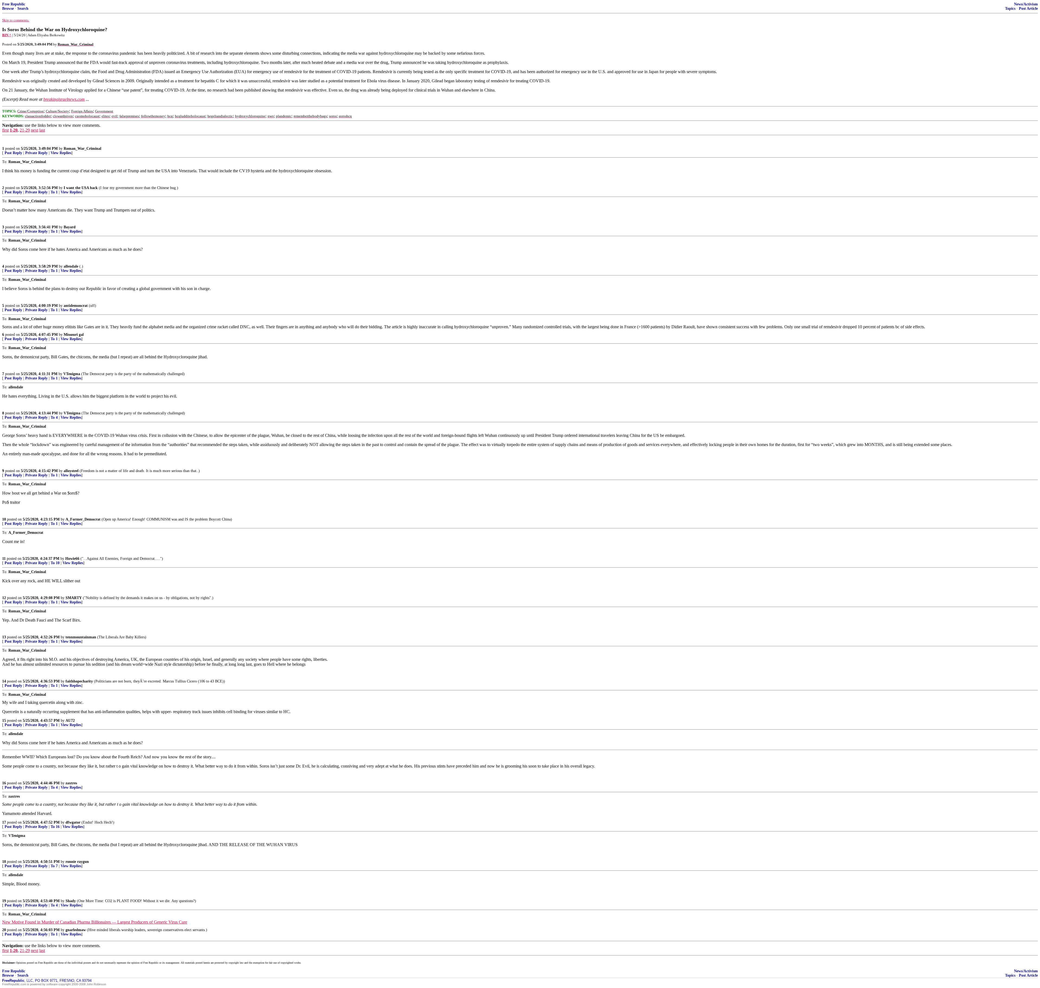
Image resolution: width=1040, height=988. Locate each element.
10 (4, 519)
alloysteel (71, 471)
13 (4, 637)
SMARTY (74, 598)
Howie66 (72, 559)
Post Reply (13, 153)
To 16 (55, 827)
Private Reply (36, 153)
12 (4, 598)
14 (4, 681)
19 (4, 901)
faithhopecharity (79, 681)
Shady (71, 901)
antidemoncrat (76, 306)
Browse (8, 8)
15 (4, 721)
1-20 (14, 130)
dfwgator (73, 822)
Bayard (70, 227)
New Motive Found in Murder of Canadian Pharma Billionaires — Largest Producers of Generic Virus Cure (94, 922)
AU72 (70, 721)
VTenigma (71, 374)
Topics (1010, 8)
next (34, 130)
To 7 (54, 866)
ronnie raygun (77, 862)
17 (4, 822)
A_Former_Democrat (83, 519)
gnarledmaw (76, 930)
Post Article (1028, 8)
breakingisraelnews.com (64, 99)
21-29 (25, 130)
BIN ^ (6, 35)
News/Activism (1026, 4)
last (42, 130)
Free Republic (13, 4)
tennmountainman (81, 637)
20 (4, 930)
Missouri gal (74, 335)
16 (4, 783)
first (5, 130)
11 (4, 559)
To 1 (54, 192)
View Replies (61, 153)
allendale (71, 266)
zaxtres (71, 783)
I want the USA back (81, 188)
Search (22, 8)
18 (4, 862)
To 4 (54, 417)
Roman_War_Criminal (82, 149)
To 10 (55, 563)
